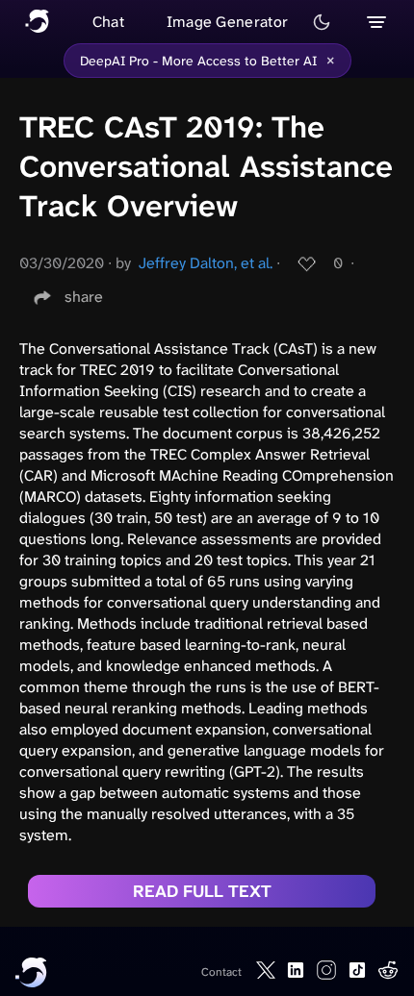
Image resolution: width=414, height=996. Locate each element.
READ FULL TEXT (202, 891)
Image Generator (228, 22)
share (84, 296)
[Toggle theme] (321, 22)
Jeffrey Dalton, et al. (205, 263)
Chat (108, 22)
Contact (221, 972)
